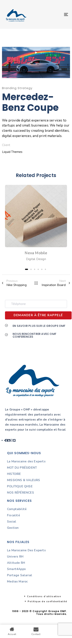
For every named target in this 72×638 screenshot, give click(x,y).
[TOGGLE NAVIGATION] (57, 14)
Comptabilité (17, 509)
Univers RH (15, 557)
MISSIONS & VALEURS (23, 480)
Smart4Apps (16, 569)
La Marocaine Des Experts (26, 550)
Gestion (13, 528)
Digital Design (36, 259)
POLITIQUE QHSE (20, 486)
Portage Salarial (19, 575)
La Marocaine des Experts (26, 461)
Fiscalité (13, 515)
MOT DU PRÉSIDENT (22, 468)
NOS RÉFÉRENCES (20, 493)
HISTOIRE (14, 474)
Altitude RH (16, 563)
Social (11, 522)
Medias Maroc (17, 581)
